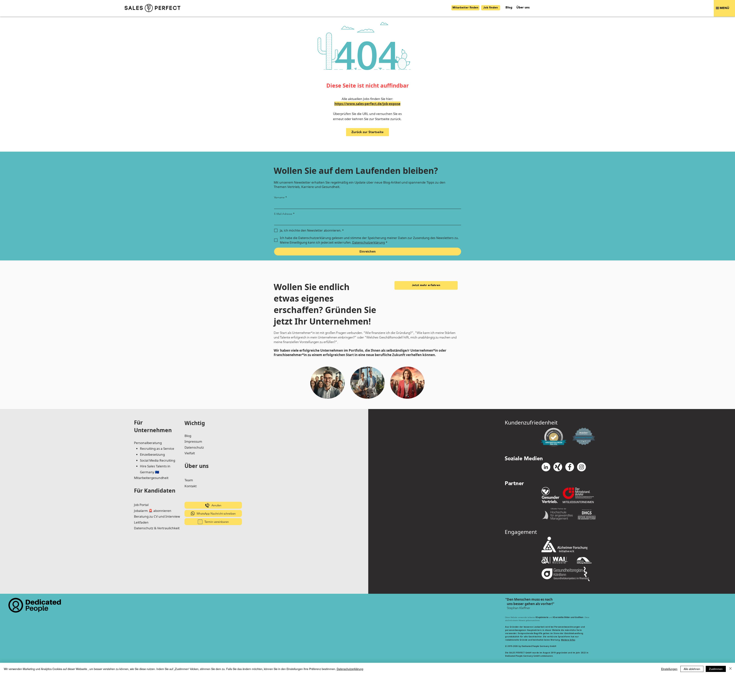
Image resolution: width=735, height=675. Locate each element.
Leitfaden (141, 522)
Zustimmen (716, 669)
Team (189, 480)
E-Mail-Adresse (284, 214)
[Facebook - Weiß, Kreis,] (569, 467)
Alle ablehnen (692, 669)
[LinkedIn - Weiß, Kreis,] (545, 467)
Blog (188, 435)
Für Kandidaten (154, 490)
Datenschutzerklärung (350, 669)
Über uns (197, 465)
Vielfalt (190, 453)
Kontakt (191, 486)
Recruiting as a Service (157, 448)
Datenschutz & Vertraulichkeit (157, 528)
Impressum (193, 441)
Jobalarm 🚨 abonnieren (152, 510)
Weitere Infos (568, 639)
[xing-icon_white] (557, 467)
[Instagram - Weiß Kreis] (581, 467)
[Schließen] (730, 669)
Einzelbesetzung (152, 454)
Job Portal (141, 505)
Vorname (280, 197)
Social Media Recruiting (157, 460)
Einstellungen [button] (669, 669)
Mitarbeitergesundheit (151, 478)
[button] (724, 8)
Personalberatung (148, 443)
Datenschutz (194, 447)
